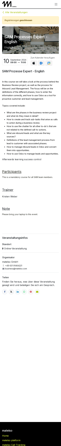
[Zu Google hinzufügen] (48, 63)
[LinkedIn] (17, 291)
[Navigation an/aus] (56, 4)
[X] (11, 291)
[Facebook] (4, 291)
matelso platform (11, 440)
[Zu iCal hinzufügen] (33, 63)
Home (5, 435)
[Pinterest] (30, 291)
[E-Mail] (37, 291)
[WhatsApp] (24, 291)
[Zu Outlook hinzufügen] (41, 63)
